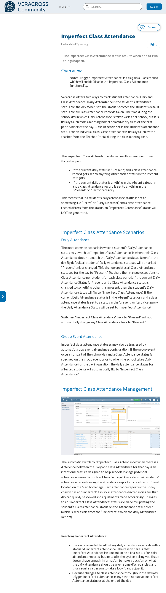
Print (153, 44)
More (62, 6)
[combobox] (116, 6)
